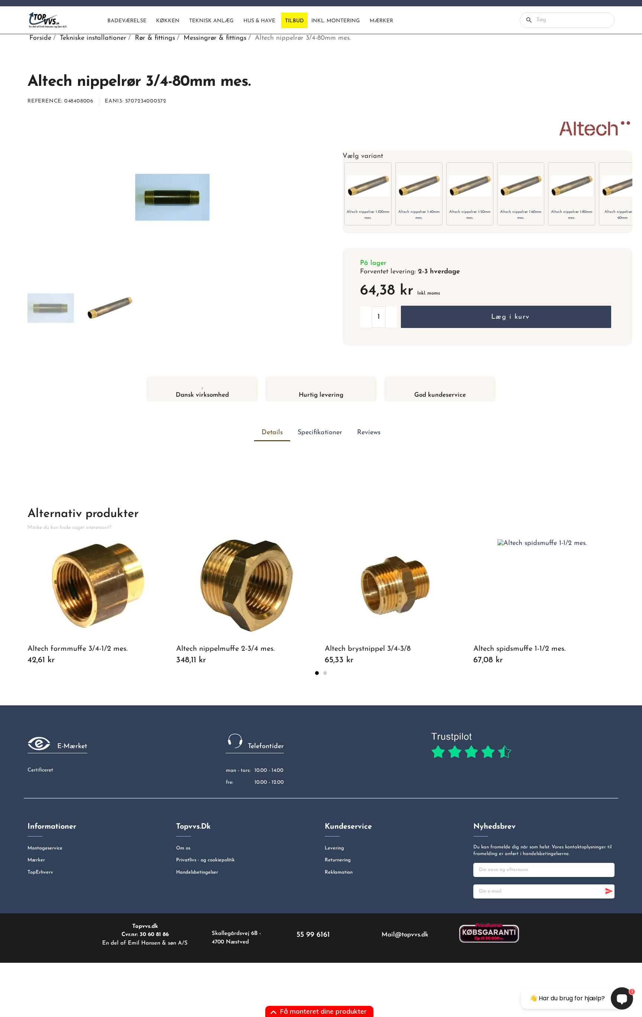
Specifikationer (320, 432)
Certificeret (40, 770)
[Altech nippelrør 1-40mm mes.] (419, 185)
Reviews (368, 432)
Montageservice (44, 848)
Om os (183, 848)
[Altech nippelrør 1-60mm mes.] (520, 185)
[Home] (97, 20)
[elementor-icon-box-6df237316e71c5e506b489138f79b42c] (202, 384)
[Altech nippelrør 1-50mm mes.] (469, 185)
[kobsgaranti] (489, 932)
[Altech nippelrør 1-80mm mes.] (571, 185)
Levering (334, 848)
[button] (506, 317)
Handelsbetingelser (197, 872)
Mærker (36, 860)
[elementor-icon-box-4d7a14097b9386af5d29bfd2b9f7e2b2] (321, 384)
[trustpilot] (471, 746)
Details (272, 432)
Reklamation (339, 872)
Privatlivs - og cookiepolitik (205, 860)
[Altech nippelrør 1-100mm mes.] (368, 185)
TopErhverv (40, 872)
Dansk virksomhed (202, 395)
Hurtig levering (321, 395)
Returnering (338, 860)
